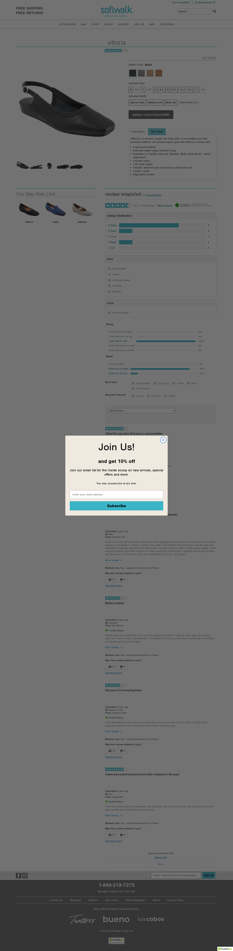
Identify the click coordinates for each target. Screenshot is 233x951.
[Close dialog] (163, 440)
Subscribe (116, 505)
